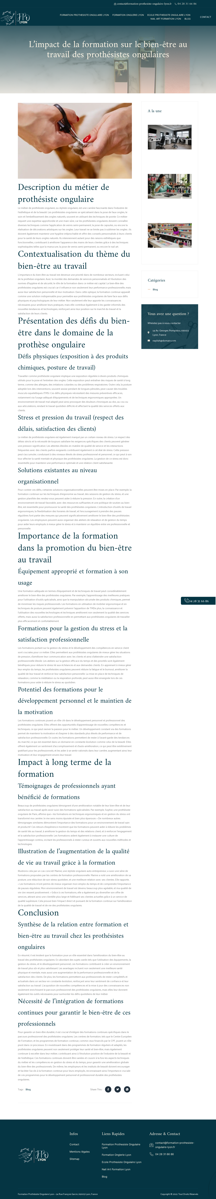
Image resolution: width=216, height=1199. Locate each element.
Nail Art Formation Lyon (166, 18)
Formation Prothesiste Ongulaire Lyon (84, 15)
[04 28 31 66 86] (186, 600)
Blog (188, 18)
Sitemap (74, 1158)
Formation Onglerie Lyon (128, 15)
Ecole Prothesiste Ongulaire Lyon (168, 15)
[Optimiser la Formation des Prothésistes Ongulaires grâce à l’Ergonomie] (170, 137)
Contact (74, 1144)
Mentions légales (80, 1151)
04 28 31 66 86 (199, 601)
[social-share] (108, 1089)
